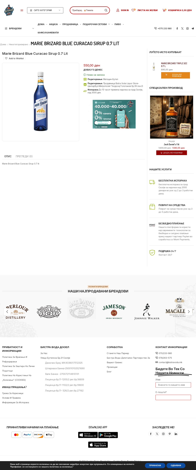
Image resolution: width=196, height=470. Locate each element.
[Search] (106, 10)
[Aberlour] (16, 312)
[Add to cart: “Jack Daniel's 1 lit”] (168, 118)
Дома (3, 44)
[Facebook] (177, 28)
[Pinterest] (169, 434)
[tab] (8, 156)
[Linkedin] (176, 434)
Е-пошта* (161, 392)
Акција (171, 141)
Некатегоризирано (18, 44)
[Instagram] (187, 28)
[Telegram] (193, 28)
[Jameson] (114, 312)
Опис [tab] (7, 156)
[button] (21, 10)
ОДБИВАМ (176, 465)
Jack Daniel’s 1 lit (171, 144)
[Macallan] (179, 307)
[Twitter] (182, 28)
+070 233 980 (165, 28)
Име (158, 379)
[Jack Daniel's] (81, 308)
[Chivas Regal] (49, 312)
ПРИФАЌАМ (155, 465)
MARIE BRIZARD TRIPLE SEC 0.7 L (174, 65)
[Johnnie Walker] (147, 312)
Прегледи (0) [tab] (24, 156)
